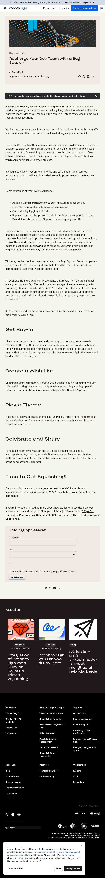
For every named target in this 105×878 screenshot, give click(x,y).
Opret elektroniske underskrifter (48, 740)
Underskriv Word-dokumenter (47, 754)
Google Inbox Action (35, 203)
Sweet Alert (19, 219)
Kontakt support (80, 725)
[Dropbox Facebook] (12, 814)
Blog (11, 53)
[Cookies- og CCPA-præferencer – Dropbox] (44, 858)
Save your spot (87, 3)
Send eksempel (17, 577)
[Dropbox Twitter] (6, 814)
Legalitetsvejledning (14, 788)
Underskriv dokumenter (50, 719)
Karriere (77, 771)
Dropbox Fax (11, 728)
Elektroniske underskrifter (51, 714)
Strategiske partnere (49, 771)
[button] (64, 8)
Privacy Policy (52, 572)
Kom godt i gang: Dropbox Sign (85, 740)
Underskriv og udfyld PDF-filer (51, 726)
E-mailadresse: (14, 537)
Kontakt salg (49, 8)
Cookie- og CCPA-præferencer (81, 732)
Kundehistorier (12, 777)
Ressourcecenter (13, 782)
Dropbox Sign (11, 714)
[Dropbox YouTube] (19, 814)
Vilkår (76, 777)
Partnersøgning (46, 777)
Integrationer (11, 733)
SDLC (65, 390)
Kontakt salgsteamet (82, 719)
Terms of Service (68, 572)
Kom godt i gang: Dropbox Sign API (85, 749)
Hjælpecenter (79, 714)
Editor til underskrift (48, 748)
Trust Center (11, 793)
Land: (11, 549)
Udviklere (20, 53)
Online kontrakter (47, 733)
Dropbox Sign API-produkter (14, 720)
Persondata (78, 782)
